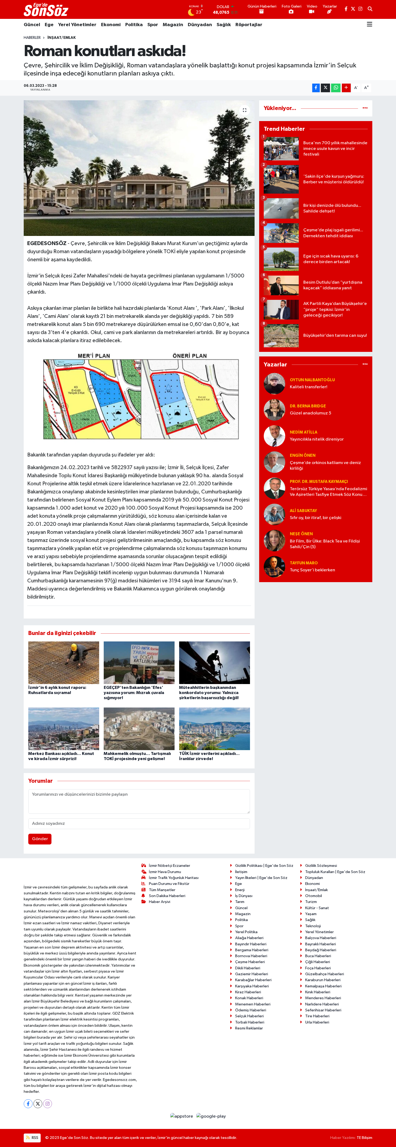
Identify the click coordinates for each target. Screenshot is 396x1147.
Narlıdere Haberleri (322, 1004)
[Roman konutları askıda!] (139, 168)
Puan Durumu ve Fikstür (169, 884)
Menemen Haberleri (252, 1004)
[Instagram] (47, 1103)
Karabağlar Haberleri (253, 980)
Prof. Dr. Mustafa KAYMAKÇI (319, 482)
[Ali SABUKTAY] (274, 514)
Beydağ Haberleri (320, 950)
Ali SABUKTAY (303, 511)
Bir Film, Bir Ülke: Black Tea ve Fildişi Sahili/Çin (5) (325, 544)
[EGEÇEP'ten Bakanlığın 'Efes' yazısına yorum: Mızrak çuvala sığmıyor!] (139, 662)
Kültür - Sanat (317, 908)
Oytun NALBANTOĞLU (312, 380)
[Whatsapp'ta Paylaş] (336, 88)
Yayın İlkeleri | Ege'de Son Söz (261, 878)
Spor (152, 24)
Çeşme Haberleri (250, 962)
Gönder (40, 839)
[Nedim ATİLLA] (274, 436)
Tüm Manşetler (162, 890)
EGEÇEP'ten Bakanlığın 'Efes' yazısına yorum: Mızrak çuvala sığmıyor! (134, 692)
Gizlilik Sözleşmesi (321, 866)
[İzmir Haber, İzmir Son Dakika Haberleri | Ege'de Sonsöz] (47, 9)
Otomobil (313, 896)
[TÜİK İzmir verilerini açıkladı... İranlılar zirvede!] (214, 728)
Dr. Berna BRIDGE (308, 406)
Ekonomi (111, 24)
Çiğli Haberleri (317, 962)
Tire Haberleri (317, 1016)
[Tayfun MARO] (274, 566)
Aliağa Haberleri (249, 938)
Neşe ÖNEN (301, 534)
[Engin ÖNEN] (274, 462)
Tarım (239, 902)
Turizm (311, 902)
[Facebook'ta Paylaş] (316, 88)
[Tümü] (365, 108)
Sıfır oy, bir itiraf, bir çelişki (315, 518)
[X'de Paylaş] (325, 88)
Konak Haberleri (249, 998)
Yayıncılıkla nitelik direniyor (317, 439)
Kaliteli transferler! (308, 387)
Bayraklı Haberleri (320, 944)
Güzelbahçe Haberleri (324, 974)
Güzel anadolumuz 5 (310, 413)
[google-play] (211, 1116)
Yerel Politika (246, 932)
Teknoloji (313, 926)
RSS (34, 1138)
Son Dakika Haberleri (167, 896)
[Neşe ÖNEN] (274, 540)
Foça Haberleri (318, 968)
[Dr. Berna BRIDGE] (274, 409)
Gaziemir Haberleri (251, 974)
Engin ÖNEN (302, 456)
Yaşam (311, 914)
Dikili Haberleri (247, 968)
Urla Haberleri (317, 1022)
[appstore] (182, 1116)
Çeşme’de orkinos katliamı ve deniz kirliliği (325, 466)
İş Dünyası (243, 896)
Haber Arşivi (159, 902)
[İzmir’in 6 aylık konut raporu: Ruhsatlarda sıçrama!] (63, 662)
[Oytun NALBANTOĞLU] (274, 383)
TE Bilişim (364, 1138)
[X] (37, 1103)
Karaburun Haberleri (323, 980)
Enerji (240, 890)
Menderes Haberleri (323, 998)
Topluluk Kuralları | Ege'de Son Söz (335, 872)
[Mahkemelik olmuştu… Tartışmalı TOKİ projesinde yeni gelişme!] (139, 728)
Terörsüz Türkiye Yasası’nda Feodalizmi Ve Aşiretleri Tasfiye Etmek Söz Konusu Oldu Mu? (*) (328, 492)
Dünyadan (200, 24)
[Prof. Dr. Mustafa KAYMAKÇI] (274, 488)
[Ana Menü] (369, 25)
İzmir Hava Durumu (165, 872)
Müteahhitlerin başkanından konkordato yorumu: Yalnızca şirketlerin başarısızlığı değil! (209, 692)
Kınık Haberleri (317, 992)
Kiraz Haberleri (248, 992)
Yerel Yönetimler (77, 24)
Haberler (32, 38)
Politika (134, 24)
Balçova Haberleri (320, 938)
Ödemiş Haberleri (250, 1010)
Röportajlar (248, 24)
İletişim (241, 872)
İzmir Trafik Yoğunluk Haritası (174, 878)
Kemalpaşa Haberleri (323, 986)
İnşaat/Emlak (61, 38)
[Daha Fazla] (346, 88)
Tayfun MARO (304, 563)
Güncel (32, 24)
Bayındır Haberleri (250, 944)
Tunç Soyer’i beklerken (312, 570)
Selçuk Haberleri (249, 1016)
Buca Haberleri (318, 956)
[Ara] (370, 9)
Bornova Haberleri (251, 956)
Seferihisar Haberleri (323, 1010)
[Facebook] (28, 1103)
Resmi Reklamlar (249, 1028)
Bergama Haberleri (251, 950)
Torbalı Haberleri (249, 1022)
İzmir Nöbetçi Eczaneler (169, 866)
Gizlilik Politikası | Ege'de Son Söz (264, 866)
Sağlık (224, 24)
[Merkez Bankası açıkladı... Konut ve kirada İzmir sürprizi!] (63, 728)
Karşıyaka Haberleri (252, 986)
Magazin (173, 24)
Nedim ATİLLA (303, 432)
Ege (49, 24)
